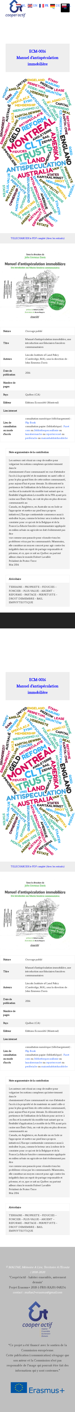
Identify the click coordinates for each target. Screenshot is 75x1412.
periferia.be (31, 438)
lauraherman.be (33, 434)
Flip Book (30, 422)
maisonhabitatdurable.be (54, 438)
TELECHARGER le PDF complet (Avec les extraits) (38, 238)
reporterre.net (53, 434)
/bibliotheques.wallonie (46, 430)
